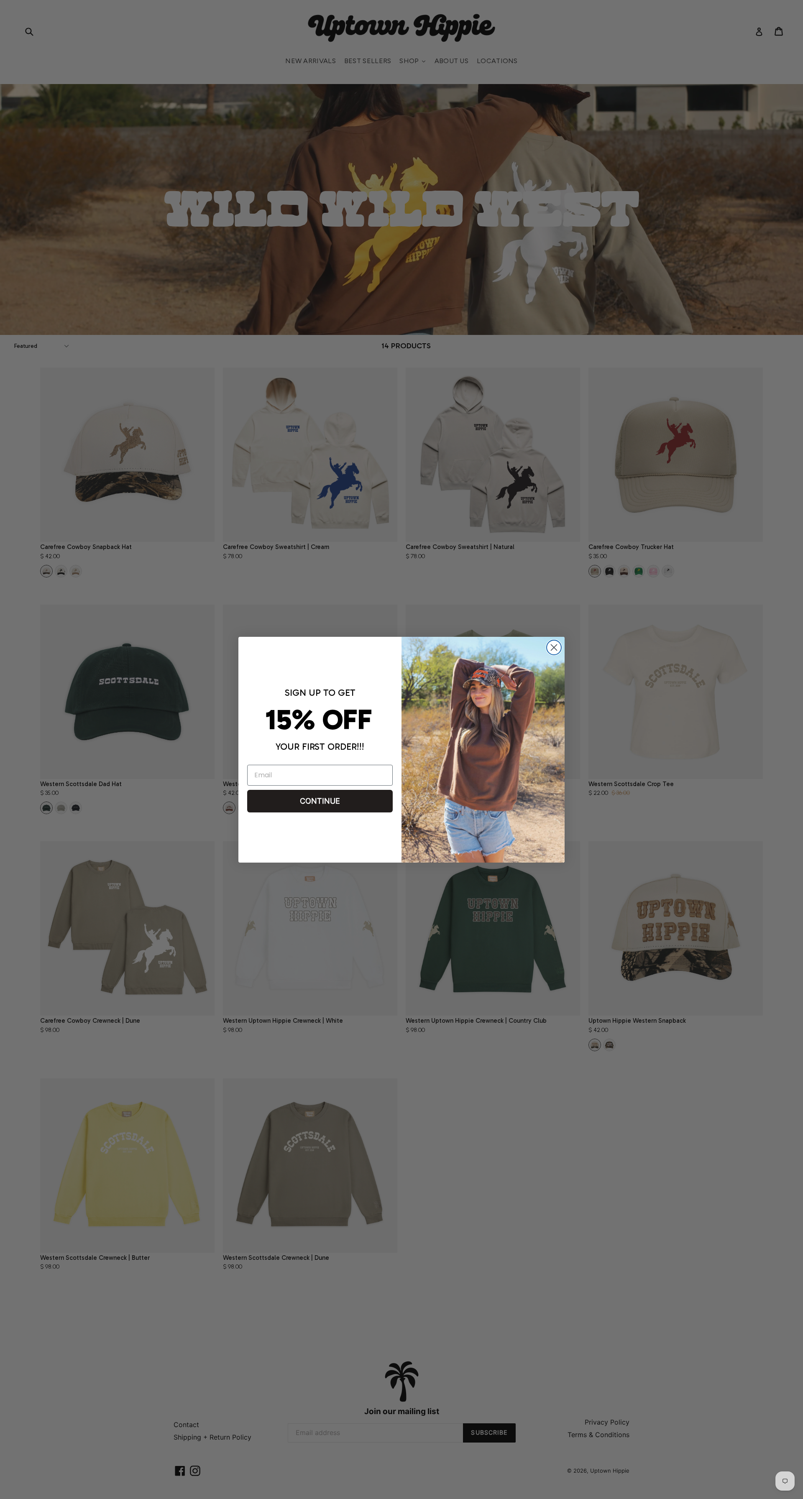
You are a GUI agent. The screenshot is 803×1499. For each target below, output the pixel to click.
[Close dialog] (554, 647)
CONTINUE (320, 801)
